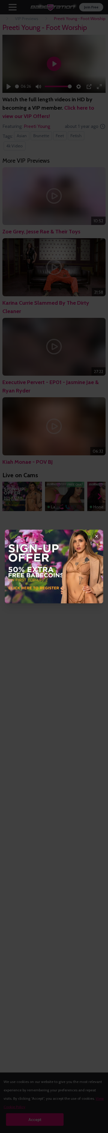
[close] (96, 536)
